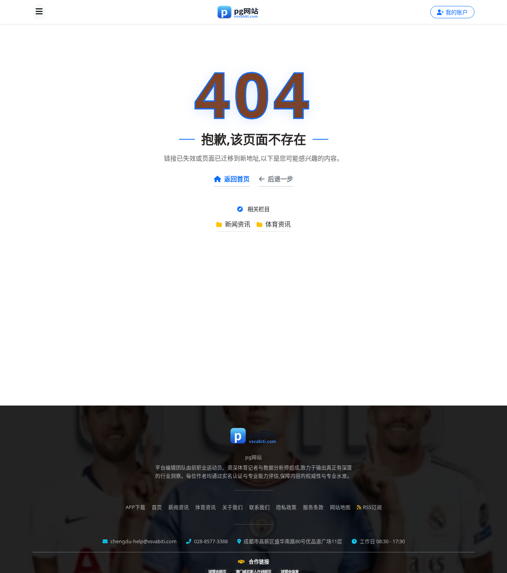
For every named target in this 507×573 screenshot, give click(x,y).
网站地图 (340, 507)
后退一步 (280, 179)
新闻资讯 (236, 224)
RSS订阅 (372, 507)
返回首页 (237, 179)
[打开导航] (39, 12)
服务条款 (313, 507)
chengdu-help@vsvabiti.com (143, 541)
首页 (157, 507)
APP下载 (135, 507)
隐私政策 (286, 507)
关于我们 (232, 507)
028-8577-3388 (210, 541)
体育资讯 (277, 224)
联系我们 (259, 507)
